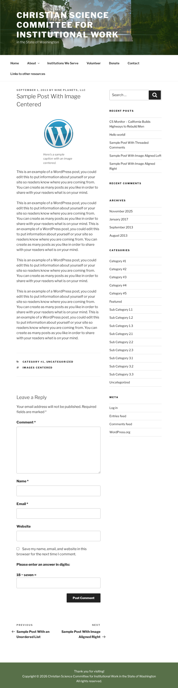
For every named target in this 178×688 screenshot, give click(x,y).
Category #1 (33, 361)
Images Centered (38, 367)
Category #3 (118, 277)
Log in (113, 408)
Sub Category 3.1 (121, 358)
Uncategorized (60, 361)
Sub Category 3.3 (121, 374)
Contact (133, 63)
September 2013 (121, 227)
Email (22, 504)
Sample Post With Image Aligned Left (135, 155)
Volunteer (94, 63)
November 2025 (121, 211)
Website (23, 526)
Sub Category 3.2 (121, 366)
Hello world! (117, 134)
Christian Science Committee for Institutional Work (67, 24)
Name (22, 481)
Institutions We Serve (62, 63)
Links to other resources (27, 74)
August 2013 (118, 235)
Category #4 (118, 285)
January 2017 (118, 219)
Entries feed (117, 416)
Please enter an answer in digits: (43, 564)
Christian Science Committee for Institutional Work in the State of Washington (102, 676)
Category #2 (117, 269)
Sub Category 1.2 (121, 317)
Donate (114, 63)
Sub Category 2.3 (121, 350)
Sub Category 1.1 (121, 309)
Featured (115, 301)
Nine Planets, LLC (70, 90)
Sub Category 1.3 (121, 326)
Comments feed (120, 424)
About (31, 63)
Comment (26, 422)
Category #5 (118, 293)
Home (14, 63)
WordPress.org (119, 432)
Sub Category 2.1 (121, 334)
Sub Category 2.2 (121, 342)
